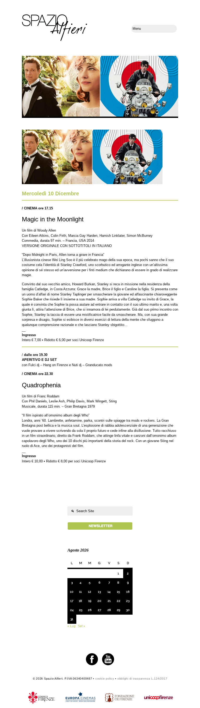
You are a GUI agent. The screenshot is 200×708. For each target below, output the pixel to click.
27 (99, 610)
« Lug (71, 626)
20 (99, 601)
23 (127, 601)
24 (71, 610)
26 (89, 610)
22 (118, 601)
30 (128, 610)
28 (109, 610)
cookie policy (104, 678)
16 (127, 592)
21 (109, 601)
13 (99, 592)
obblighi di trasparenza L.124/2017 (142, 678)
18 (80, 601)
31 (71, 619)
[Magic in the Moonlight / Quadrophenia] (92, 183)
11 (80, 592)
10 (71, 592)
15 (118, 592)
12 (89, 592)
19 (89, 601)
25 (80, 610)
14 (109, 592)
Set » (81, 626)
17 (71, 601)
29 (118, 610)
